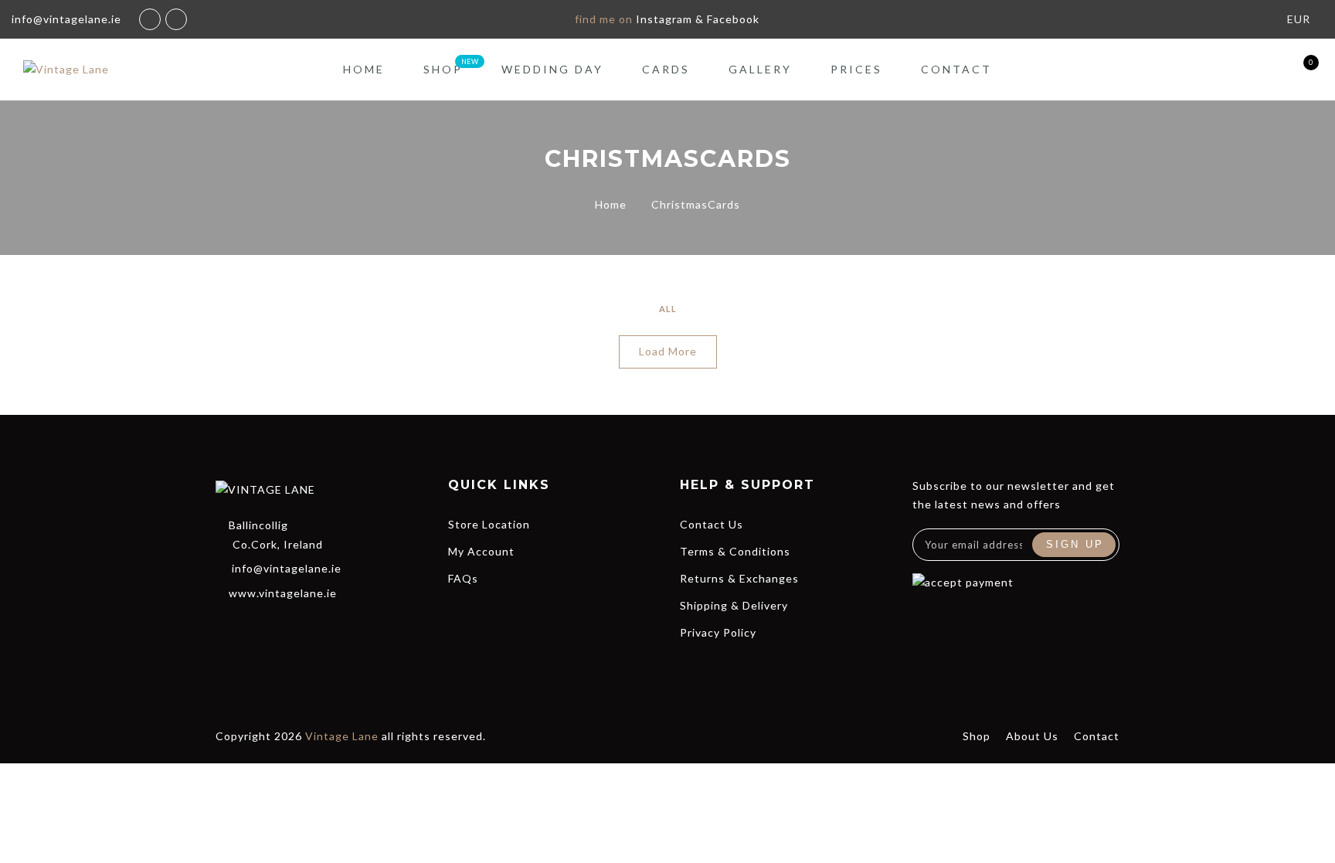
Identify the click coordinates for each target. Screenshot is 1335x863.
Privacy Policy (718, 632)
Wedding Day (552, 69)
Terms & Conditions (735, 551)
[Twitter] (251, 625)
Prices (856, 69)
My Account (481, 551)
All (668, 309)
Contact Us (711, 524)
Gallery (760, 69)
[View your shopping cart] (1298, 70)
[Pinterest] (335, 625)
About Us (1032, 735)
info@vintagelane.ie (286, 568)
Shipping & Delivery (734, 605)
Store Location (489, 524)
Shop (443, 69)
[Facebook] (224, 625)
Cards (666, 69)
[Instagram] (307, 625)
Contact (956, 69)
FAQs (463, 578)
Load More (668, 351)
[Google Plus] (279, 625)
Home (364, 69)
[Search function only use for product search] (1217, 70)
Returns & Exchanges (739, 578)
